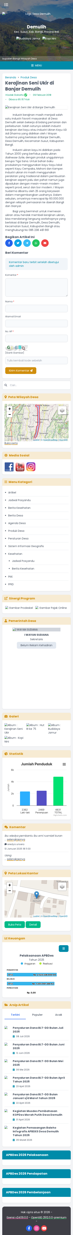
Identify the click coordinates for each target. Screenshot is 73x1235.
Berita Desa (15, 515)
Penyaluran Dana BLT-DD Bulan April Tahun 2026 (39, 1079)
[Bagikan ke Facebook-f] (9, 243)
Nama (9, 301)
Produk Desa (29, 77)
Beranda (10, 77)
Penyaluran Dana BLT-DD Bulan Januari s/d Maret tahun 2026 (35, 1096)
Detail (33, 924)
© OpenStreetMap (49, 439)
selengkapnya (16, 835)
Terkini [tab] (15, 1015)
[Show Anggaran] (28, 963)
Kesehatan (15, 554)
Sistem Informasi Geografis (26, 546)
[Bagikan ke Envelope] (45, 243)
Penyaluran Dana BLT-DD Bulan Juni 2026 (38, 1046)
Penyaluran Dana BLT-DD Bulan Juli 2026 (38, 1029)
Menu (38, 65)
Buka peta (11, 443)
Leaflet (36, 439)
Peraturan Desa (18, 538)
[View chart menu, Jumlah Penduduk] (64, 764)
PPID (11, 584)
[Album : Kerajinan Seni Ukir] (14, 728)
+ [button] (9, 408)
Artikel (12, 492)
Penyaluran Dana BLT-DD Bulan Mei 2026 (38, 1063)
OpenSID (63, 439)
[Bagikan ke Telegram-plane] (27, 243)
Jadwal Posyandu (19, 500)
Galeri (14, 716)
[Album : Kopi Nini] (14, 739)
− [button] (9, 414)
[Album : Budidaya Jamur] (58, 728)
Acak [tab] (58, 1015)
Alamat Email (13, 316)
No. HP (9, 331)
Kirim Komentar (19, 370)
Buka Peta (14, 924)
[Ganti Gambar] (14, 352)
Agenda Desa (17, 523)
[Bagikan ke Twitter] (18, 243)
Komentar (11, 275)
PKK (10, 577)
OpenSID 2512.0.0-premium (48, 1217)
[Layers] (62, 410)
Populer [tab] (37, 1015)
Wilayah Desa (16, 58)
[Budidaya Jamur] (20, 44)
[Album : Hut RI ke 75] (36, 728)
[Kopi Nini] (46, 44)
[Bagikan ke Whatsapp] (36, 243)
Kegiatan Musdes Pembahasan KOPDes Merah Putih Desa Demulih (37, 1113)
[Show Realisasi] (46, 963)
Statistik (16, 754)
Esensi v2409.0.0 (17, 1217)
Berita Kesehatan (19, 508)
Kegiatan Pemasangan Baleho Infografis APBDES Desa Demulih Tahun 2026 (36, 1131)
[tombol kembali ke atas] (65, 1227)
